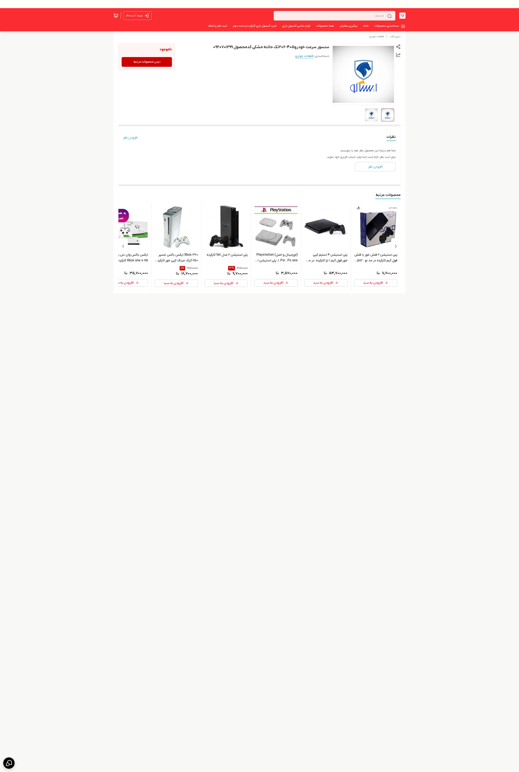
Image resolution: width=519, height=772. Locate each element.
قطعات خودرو (376, 36)
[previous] (396, 246)
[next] (123, 246)
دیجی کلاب (395, 36)
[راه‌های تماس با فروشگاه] (9, 763)
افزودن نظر (130, 138)
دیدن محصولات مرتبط (146, 62)
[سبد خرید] (116, 15)
